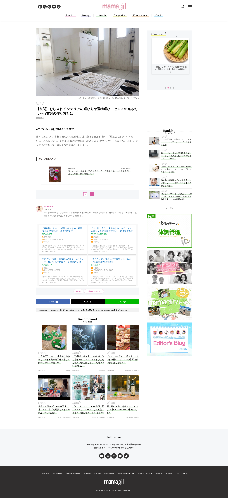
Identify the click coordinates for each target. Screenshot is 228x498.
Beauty (85, 15)
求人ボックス (54, 251)
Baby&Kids (119, 15)
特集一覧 (45, 474)
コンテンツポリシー (144, 474)
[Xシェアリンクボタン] (108, 456)
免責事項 (159, 474)
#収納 (78, 291)
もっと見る (169, 208)
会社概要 (169, 474)
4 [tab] (173, 88)
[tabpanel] (170, 56)
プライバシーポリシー (125, 474)
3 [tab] (171, 88)
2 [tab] (168, 88)
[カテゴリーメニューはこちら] (190, 6)
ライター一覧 (57, 474)
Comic (158, 15)
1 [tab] (165, 88)
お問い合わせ (109, 474)
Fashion (70, 15)
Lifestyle (102, 15)
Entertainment (140, 15)
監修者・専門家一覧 (73, 474)
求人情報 (87, 474)
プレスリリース (181, 474)
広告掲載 (97, 474)
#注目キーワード (95, 291)
